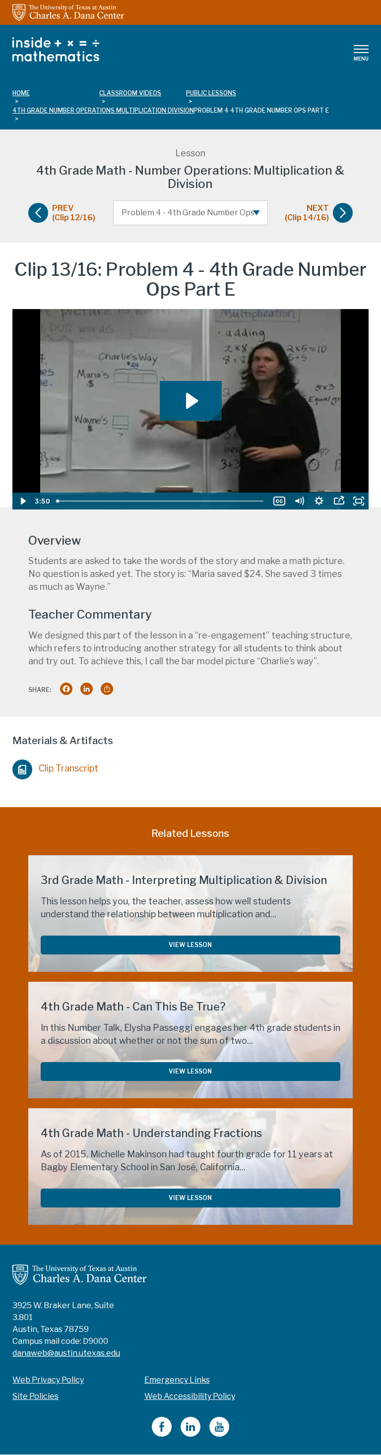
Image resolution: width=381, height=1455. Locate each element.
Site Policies (35, 1396)
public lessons (211, 93)
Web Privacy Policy (48, 1380)
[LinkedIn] (190, 1434)
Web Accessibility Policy (189, 1396)
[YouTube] (219, 1434)
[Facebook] (162, 1434)
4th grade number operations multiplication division (103, 110)
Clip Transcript (68, 768)
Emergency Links (177, 1380)
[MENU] (361, 49)
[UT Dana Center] (79, 1274)
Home (21, 93)
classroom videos (130, 93)
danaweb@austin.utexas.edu (66, 1353)
